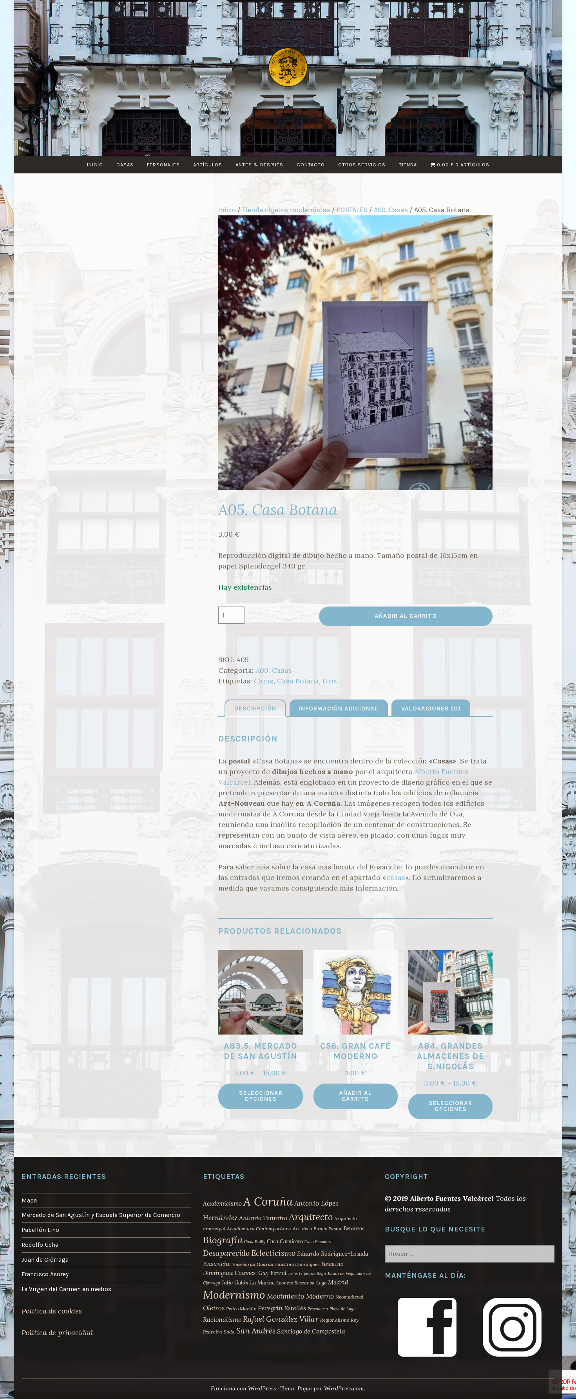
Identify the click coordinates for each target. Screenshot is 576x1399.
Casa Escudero (318, 1241)
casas (395, 877)
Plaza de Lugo (343, 1309)
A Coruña (268, 1201)
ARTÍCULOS (207, 165)
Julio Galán (235, 1282)
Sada (229, 1332)
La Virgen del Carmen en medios (66, 1289)
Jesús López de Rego (307, 1273)
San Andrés (255, 1330)
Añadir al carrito (406, 615)
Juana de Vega (341, 1273)
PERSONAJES (163, 165)
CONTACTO (311, 165)
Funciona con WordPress (243, 1388)
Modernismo (234, 1295)
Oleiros (214, 1308)
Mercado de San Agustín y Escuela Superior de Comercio (101, 1215)
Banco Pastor (327, 1228)
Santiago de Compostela (311, 1331)
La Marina (262, 1282)
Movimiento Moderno (300, 1296)
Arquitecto (311, 1216)
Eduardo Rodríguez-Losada (332, 1253)
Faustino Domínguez (297, 1264)
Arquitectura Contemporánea (259, 1228)
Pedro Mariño (241, 1309)
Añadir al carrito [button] (355, 1095)
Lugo (321, 1283)
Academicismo (222, 1203)
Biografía (223, 1240)
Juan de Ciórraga (45, 1259)
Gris (329, 680)
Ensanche (217, 1264)
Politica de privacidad (57, 1332)
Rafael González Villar (281, 1319)
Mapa (29, 1200)
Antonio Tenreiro (263, 1218)
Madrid (338, 1282)
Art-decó (302, 1228)
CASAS (125, 165)
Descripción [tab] (255, 708)
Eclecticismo (273, 1253)
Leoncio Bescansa (295, 1283)
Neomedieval (349, 1297)
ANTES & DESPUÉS (259, 165)
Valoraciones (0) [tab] (431, 708)
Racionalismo (222, 1319)
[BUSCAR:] (469, 1254)
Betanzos (354, 1228)
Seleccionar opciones (261, 1095)
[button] (485, 231)
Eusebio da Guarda (253, 1264)
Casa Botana (298, 680)
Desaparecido (226, 1253)
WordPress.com (344, 1388)
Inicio (227, 210)
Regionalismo (334, 1320)
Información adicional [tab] (338, 708)
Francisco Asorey (45, 1274)
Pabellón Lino (40, 1229)
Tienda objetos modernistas (286, 210)
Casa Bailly (254, 1241)
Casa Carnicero (285, 1241)
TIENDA (408, 165)
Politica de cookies (52, 1310)
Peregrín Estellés (282, 1308)
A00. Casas (391, 210)
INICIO (95, 165)
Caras (264, 680)
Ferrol (278, 1273)
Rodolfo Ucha (40, 1244)
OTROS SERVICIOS (362, 165)
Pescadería (318, 1309)
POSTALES (352, 210)
